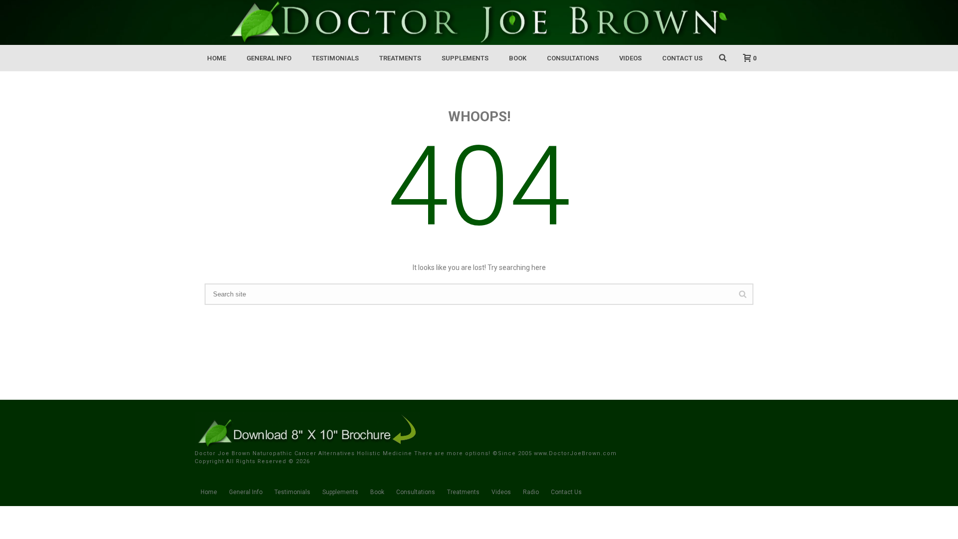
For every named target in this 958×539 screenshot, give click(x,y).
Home (216, 58)
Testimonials (335, 58)
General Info (268, 58)
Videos (630, 58)
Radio (531, 492)
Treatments (400, 58)
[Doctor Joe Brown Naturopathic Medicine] (479, 22)
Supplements (465, 58)
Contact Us (682, 58)
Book (517, 58)
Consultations (573, 58)
